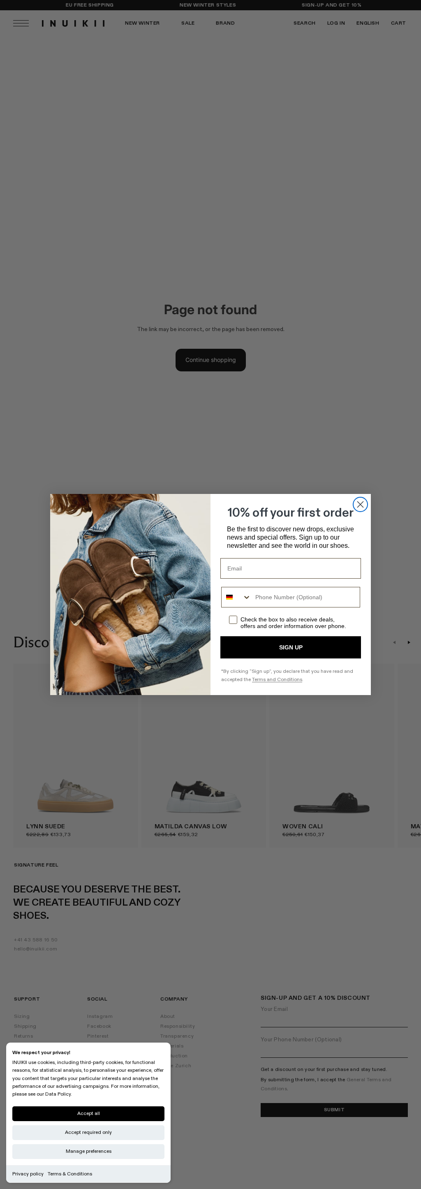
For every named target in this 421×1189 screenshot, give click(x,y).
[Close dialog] (360, 504)
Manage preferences (88, 1151)
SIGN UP (291, 647)
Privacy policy (28, 1174)
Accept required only (88, 1132)
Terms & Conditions (70, 1174)
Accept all (88, 1113)
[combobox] (236, 597)
